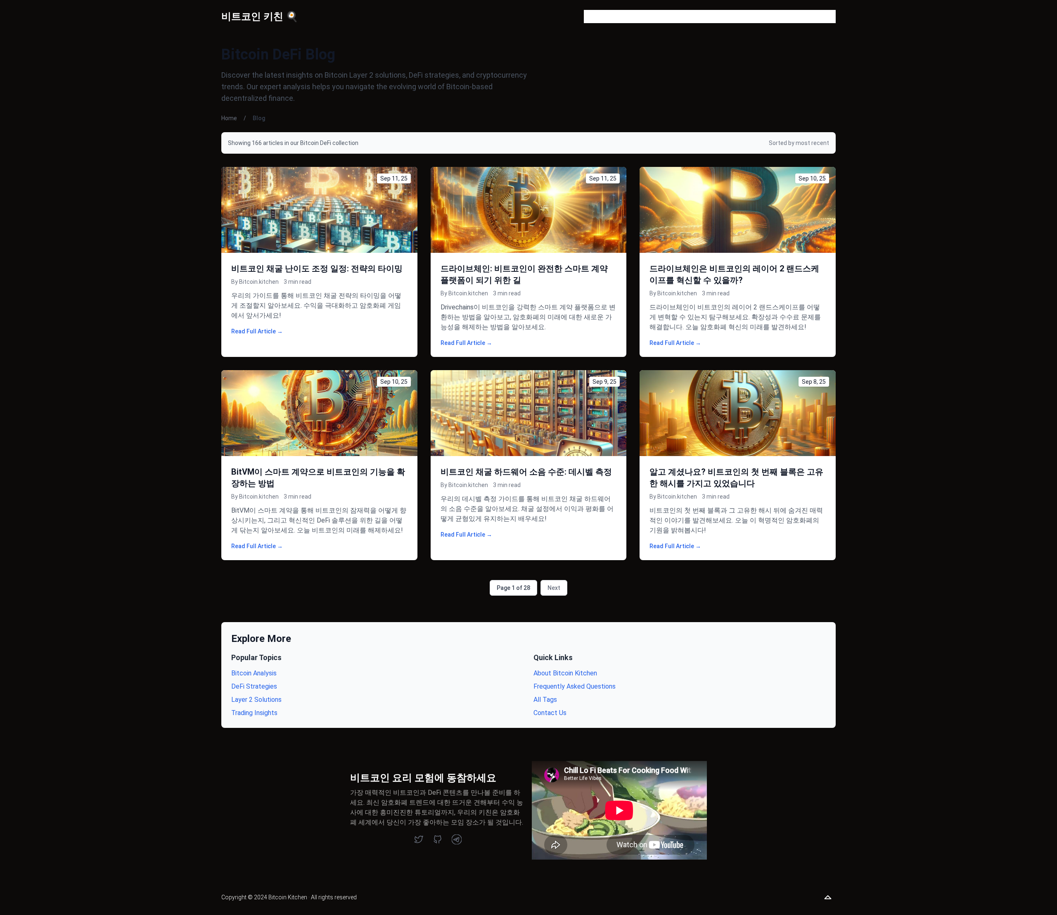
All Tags (545, 699)
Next (553, 588)
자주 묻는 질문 (686, 16)
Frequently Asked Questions (574, 686)
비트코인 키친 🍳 (259, 16)
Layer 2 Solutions (256, 699)
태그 (754, 16)
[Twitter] (419, 839)
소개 (648, 16)
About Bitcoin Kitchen (565, 673)
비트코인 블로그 (608, 16)
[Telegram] (457, 839)
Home (229, 118)
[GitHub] (438, 839)
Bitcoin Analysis (254, 673)
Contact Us (549, 713)
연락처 (727, 16)
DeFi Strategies (254, 686)
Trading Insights (254, 713)
